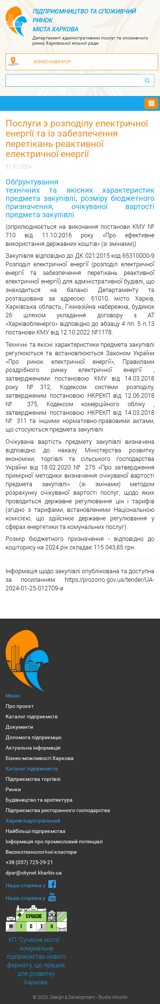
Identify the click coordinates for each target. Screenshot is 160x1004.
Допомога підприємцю (33, 737)
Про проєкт (20, 706)
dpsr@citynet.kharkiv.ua (34, 873)
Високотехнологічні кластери (41, 852)
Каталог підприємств (32, 716)
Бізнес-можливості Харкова (40, 758)
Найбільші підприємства (35, 831)
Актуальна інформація (33, 748)
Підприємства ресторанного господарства (58, 810)
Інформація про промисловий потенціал (54, 841)
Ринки (13, 789)
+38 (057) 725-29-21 (29, 862)
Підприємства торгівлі (33, 779)
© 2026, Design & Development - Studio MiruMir (80, 997)
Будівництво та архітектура (39, 800)
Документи (19, 727)
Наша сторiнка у (26, 885)
